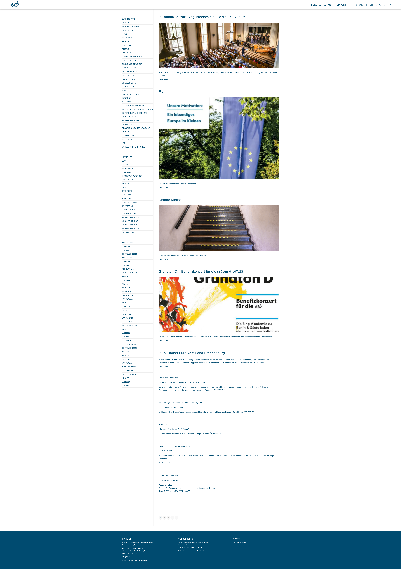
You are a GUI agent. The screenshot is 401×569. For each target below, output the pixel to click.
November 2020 (129, 367)
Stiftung (126, 45)
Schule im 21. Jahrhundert (134, 147)
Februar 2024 (128, 295)
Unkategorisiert (130, 210)
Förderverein (129, 117)
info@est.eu (126, 557)
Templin (125, 49)
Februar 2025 (128, 269)
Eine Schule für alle (132, 94)
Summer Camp (128, 124)
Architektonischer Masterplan (137, 109)
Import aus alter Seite (133, 176)
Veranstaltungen (130, 120)
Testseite (126, 53)
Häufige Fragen (129, 86)
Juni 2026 (126, 250)
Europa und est (129, 30)
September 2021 (129, 348)
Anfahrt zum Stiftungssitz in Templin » (134, 560)
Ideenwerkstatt (129, 139)
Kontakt (126, 132)
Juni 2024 (126, 280)
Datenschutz (128, 19)
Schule (125, 41)
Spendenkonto (129, 83)
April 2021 (126, 355)
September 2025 (129, 254)
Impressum (127, 37)
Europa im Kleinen (130, 26)
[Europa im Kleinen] (14, 4)
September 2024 (129, 272)
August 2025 (127, 257)
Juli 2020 (126, 382)
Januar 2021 (127, 363)
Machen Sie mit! (129, 75)
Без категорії (128, 232)
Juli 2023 (126, 306)
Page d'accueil (129, 179)
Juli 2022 (126, 333)
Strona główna (129, 202)
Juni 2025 (126, 265)
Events (125, 164)
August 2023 (127, 303)
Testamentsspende (131, 79)
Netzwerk (127, 101)
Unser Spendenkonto (132, 56)
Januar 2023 (127, 318)
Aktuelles (127, 157)
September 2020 (129, 374)
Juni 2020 (126, 385)
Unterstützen (129, 60)
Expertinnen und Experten (135, 113)
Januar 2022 (127, 340)
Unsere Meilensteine (175, 199)
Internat (126, 98)
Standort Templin (130, 68)
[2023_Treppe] (219, 228)
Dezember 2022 (129, 321)
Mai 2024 (125, 284)
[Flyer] (219, 138)
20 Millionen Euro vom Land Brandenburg (192, 352)
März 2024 (126, 291)
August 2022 (127, 329)
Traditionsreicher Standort (136, 128)
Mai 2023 (125, 310)
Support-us (127, 206)
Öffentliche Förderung (133, 105)
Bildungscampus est (132, 64)
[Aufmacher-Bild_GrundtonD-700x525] (219, 304)
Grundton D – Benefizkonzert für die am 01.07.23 (201, 271)
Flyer (163, 91)
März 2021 (126, 359)
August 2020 (127, 378)
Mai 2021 (125, 352)
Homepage (127, 172)
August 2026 (127, 242)
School (125, 183)
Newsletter (128, 135)
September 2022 (129, 325)
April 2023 (126, 314)
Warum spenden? (130, 71)
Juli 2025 (126, 261)
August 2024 (127, 276)
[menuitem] (316, 4)
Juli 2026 (126, 246)
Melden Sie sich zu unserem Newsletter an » (192, 551)
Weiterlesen (163, 79)
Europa (125, 22)
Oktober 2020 (128, 370)
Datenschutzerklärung (240, 542)
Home (124, 34)
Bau (124, 90)
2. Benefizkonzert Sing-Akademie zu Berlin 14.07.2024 (202, 16)
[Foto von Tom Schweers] (219, 45)
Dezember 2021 (129, 344)
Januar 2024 (127, 299)
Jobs (124, 143)
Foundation (127, 168)
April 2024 (126, 288)
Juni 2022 (126, 336)
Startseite (127, 191)
